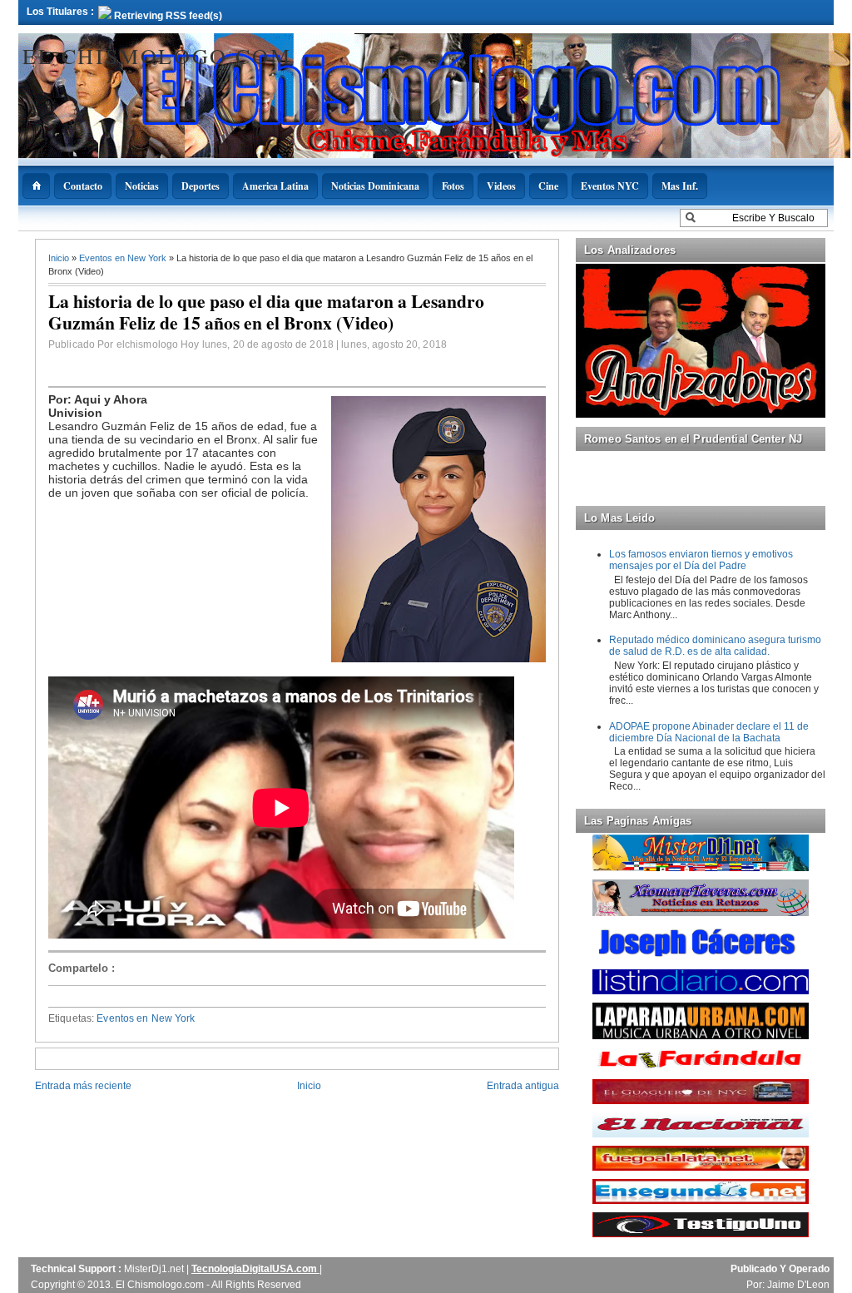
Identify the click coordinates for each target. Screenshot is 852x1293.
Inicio (60, 258)
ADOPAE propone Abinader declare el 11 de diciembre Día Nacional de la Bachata (709, 732)
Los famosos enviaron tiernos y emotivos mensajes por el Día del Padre (701, 560)
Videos (501, 186)
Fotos (453, 186)
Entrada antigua (523, 1086)
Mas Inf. (679, 186)
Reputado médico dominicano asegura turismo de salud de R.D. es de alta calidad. (715, 645)
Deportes (200, 186)
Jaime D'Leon (798, 1285)
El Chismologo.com (156, 56)
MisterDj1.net (155, 1269)
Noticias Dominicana (375, 186)
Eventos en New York (124, 258)
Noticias (142, 186)
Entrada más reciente (83, 1086)
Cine (548, 186)
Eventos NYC (610, 186)
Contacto (82, 186)
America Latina (275, 186)
